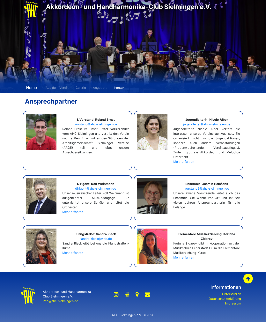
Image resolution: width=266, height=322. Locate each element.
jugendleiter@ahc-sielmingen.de (206, 124)
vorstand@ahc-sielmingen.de (95, 124)
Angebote (100, 88)
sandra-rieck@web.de (96, 239)
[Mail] (147, 294)
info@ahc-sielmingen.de (60, 301)
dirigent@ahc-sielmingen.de (95, 188)
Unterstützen (231, 294)
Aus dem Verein (57, 88)
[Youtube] (127, 294)
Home (31, 87)
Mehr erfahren (183, 162)
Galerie (81, 88)
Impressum (233, 303)
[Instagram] (116, 294)
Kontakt (120, 88)
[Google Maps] (137, 294)
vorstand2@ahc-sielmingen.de (206, 188)
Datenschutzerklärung (225, 299)
